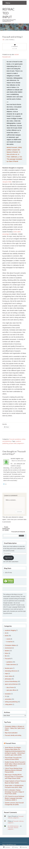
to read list (9, 641)
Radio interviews (11, 664)
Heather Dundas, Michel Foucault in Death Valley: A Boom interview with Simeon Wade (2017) (15, 763)
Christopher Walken (10, 645)
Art (5, 633)
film (6, 656)
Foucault (11, 439)
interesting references (11, 671)
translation (8, 694)
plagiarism (20, 443)
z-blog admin (8, 704)
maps (6, 673)
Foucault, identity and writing (13, 735)
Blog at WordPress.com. (9, 844)
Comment (19, 511)
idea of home (10, 687)
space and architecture (11, 684)
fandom (7, 650)
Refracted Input (8, 13)
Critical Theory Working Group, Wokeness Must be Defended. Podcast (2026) (13, 770)
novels (8, 639)
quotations (18, 439)
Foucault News (10, 743)
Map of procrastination (11, 732)
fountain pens (9, 668)
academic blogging (10, 630)
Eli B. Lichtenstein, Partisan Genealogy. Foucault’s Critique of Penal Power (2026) (14, 791)
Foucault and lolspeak (19, 531)
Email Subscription (10, 543)
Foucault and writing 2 (12, 37)
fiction (6, 653)
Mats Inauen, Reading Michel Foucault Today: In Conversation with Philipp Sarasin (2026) (14, 776)
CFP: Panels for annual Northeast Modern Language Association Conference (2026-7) (14, 798)
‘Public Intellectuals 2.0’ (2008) (6, 528)
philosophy (8, 679)
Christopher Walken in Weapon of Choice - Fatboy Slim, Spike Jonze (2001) (15, 728)
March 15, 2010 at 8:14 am (19, 460)
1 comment (14, 46)
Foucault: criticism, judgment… (16, 817)
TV (6, 696)
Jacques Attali (6, 182)
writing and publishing (11, 701)
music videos (8, 676)
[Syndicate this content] (4, 743)
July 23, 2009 (14, 48)
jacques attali (13, 443)
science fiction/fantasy (11, 681)
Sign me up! (8, 558)
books (6, 635)
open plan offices (11, 690)
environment (8, 648)
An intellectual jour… (14, 826)
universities (8, 699)
